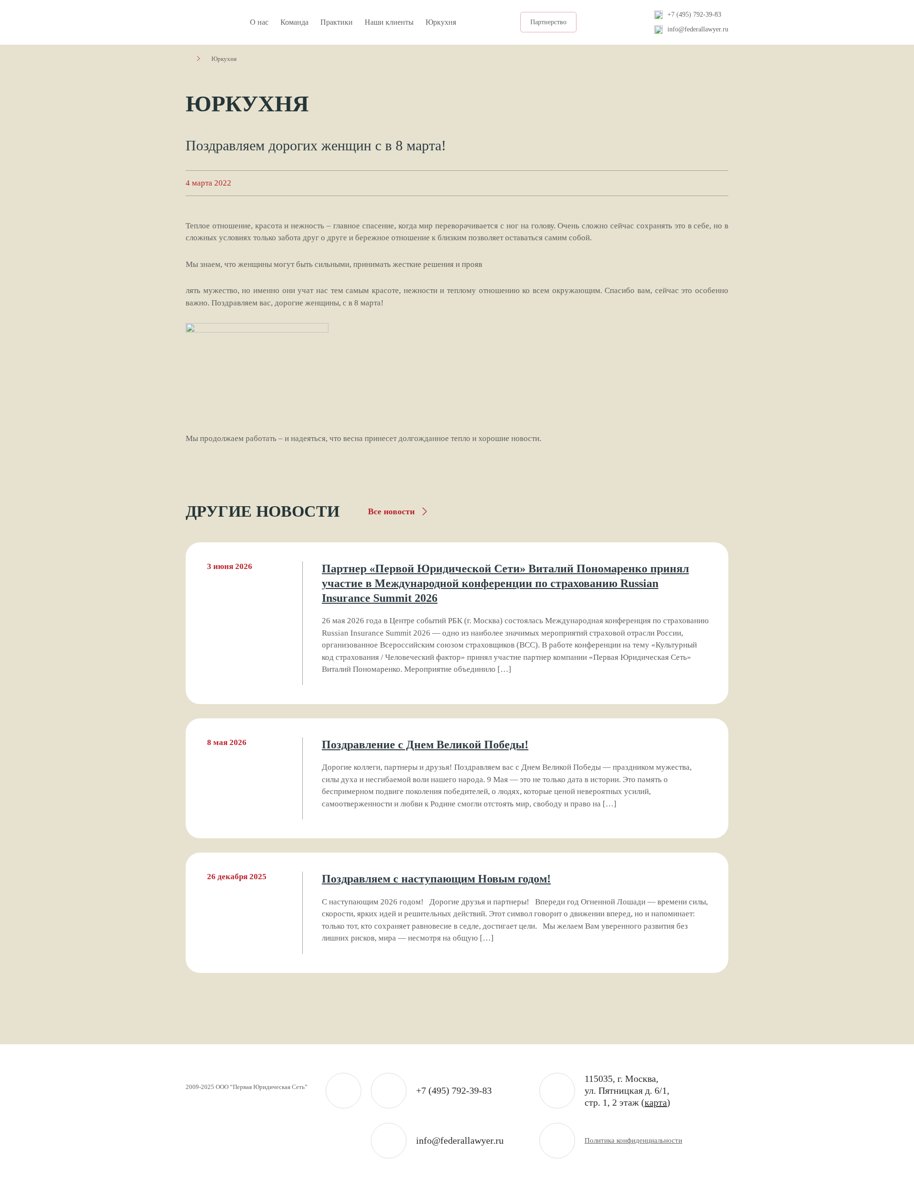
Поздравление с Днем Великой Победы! (425, 744)
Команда (294, 22)
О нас (259, 22)
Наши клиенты (389, 22)
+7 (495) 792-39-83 (694, 14)
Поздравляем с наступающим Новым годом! (436, 879)
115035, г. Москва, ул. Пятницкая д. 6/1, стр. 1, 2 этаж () (627, 1090)
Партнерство (548, 22)
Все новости (391, 511)
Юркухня (441, 22)
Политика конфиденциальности (633, 1140)
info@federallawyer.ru (697, 29)
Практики (336, 22)
